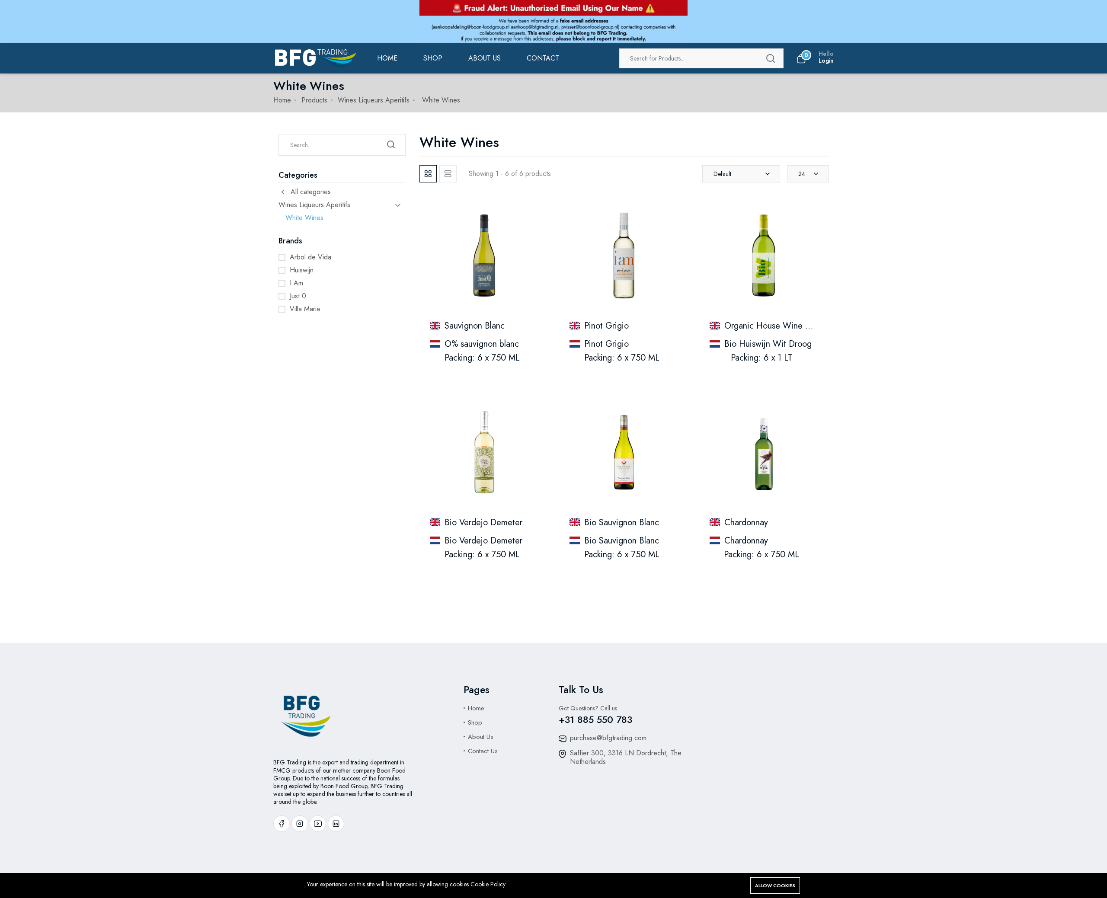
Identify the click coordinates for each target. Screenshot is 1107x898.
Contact (543, 58)
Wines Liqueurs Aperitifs (374, 100)
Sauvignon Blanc (475, 326)
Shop (432, 58)
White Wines (304, 218)
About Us (480, 736)
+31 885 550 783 (595, 719)
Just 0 (298, 296)
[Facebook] (281, 823)
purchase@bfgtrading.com (608, 738)
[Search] (770, 58)
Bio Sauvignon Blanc (621, 522)
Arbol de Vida (310, 257)
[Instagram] (299, 823)
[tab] (428, 173)
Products (314, 100)
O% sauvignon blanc (482, 344)
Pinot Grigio (606, 326)
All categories (311, 192)
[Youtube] (318, 823)
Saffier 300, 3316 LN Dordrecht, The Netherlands (625, 757)
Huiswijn (302, 270)
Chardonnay (746, 522)
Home (387, 58)
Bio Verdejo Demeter (483, 522)
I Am (296, 283)
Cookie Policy (488, 884)
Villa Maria (305, 309)
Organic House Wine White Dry (783, 326)
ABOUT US (484, 58)
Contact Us (483, 751)
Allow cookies (775, 885)
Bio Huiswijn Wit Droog (768, 344)
